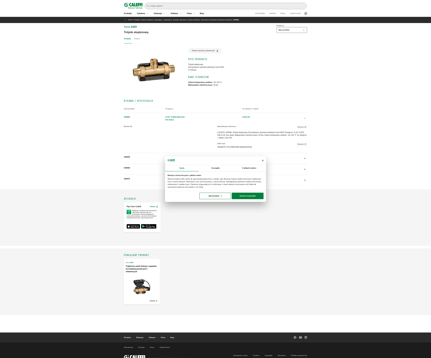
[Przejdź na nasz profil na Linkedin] (305, 337)
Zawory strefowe (194, 20)
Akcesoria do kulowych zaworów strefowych (216, 20)
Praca (282, 13)
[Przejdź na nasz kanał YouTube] (300, 337)
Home (130, 20)
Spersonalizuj (214, 196)
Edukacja (139, 337)
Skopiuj (300, 127)
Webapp (152, 206)
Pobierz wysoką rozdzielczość (203, 50)
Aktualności (260, 13)
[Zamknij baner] (263, 160)
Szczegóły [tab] (215, 168)
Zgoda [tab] (181, 168)
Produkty (128, 13)
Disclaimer (282, 355)
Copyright (268, 355)
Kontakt (272, 13)
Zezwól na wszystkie (248, 196)
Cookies (256, 355)
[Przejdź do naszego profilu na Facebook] (295, 337)
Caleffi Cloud (295, 13)
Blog (202, 13)
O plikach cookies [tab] (249, 168)
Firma (163, 337)
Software (152, 337)
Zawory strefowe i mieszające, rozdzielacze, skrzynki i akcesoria (164, 20)
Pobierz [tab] (137, 39)
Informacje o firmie (240, 355)
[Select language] (305, 13)
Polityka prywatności (299, 355)
